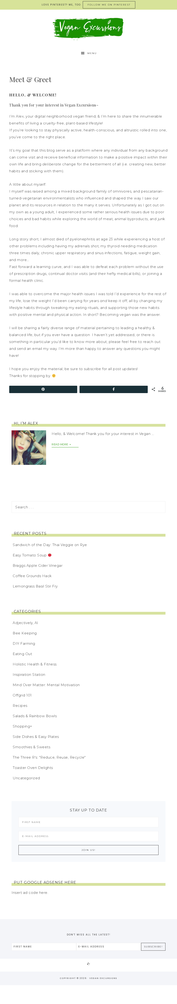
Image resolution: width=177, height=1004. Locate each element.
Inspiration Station (29, 674)
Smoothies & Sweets (31, 747)
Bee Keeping (25, 633)
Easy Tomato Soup (30, 555)
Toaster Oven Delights (33, 767)
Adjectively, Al (25, 623)
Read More (60, 444)
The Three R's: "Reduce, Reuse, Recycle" (49, 757)
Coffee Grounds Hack (32, 576)
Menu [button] (92, 53)
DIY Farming (24, 643)
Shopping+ (22, 726)
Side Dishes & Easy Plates (36, 736)
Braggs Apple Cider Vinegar (37, 565)
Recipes (20, 705)
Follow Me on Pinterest (109, 4)
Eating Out (22, 654)
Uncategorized (26, 778)
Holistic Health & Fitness (35, 664)
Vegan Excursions (88, 28)
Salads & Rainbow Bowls (35, 716)
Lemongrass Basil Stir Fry (35, 586)
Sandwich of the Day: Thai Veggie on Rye (50, 545)
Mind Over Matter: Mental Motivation (46, 685)
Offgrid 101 (22, 695)
